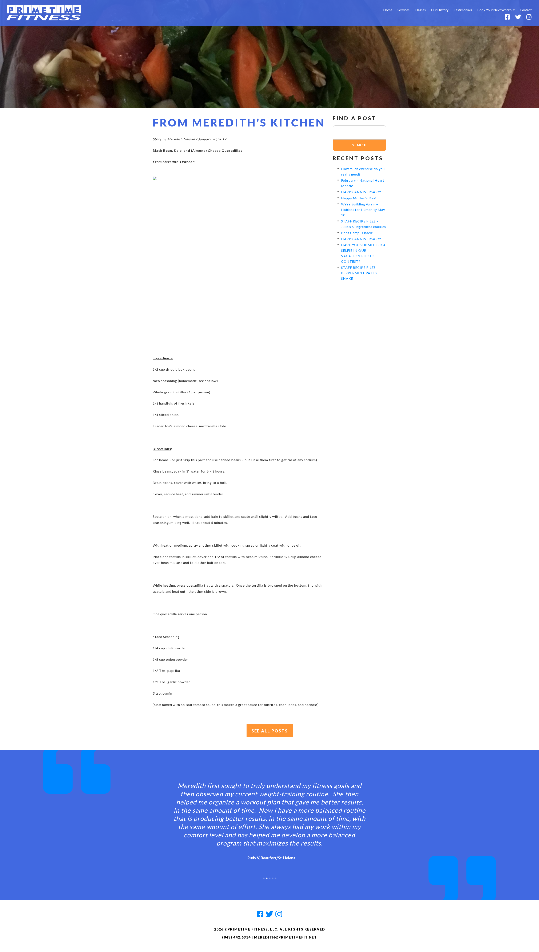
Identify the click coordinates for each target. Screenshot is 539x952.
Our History (439, 10)
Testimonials (463, 10)
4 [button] (272, 877)
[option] (269, 817)
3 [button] (269, 877)
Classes (420, 10)
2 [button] (266, 877)
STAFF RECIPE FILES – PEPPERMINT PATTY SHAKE (359, 272)
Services (404, 10)
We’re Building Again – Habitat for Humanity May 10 (363, 209)
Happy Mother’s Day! (358, 198)
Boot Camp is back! (357, 233)
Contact (526, 10)
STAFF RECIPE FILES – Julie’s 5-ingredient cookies (363, 224)
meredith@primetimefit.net (285, 937)
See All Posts (269, 730)
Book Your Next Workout (496, 10)
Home (387, 10)
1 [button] (264, 877)
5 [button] (275, 877)
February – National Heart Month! (362, 183)
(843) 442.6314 (236, 937)
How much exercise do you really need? (363, 171)
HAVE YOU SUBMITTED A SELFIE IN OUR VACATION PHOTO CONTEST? (363, 253)
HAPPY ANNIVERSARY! (361, 192)
